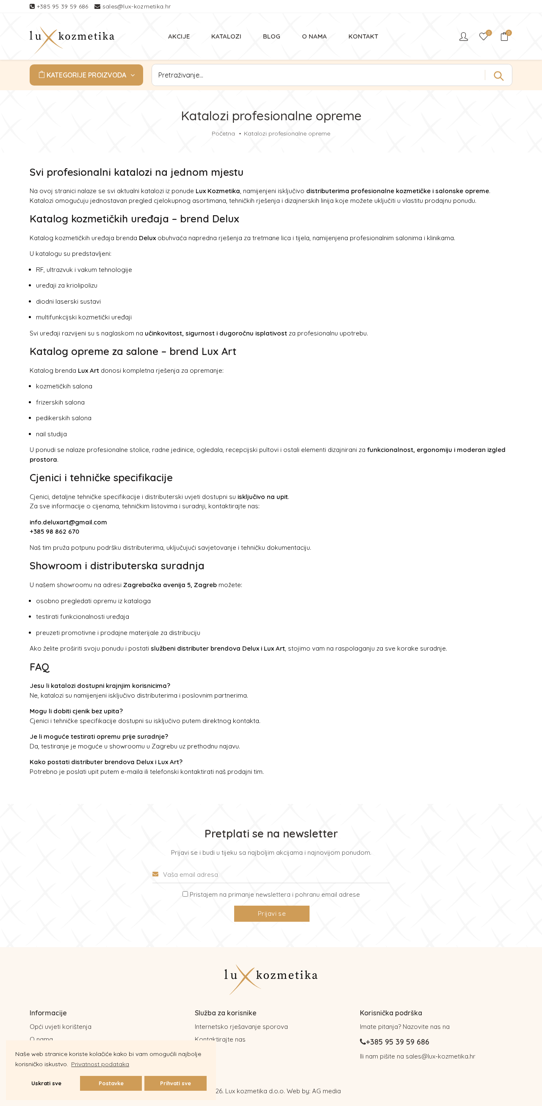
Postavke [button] (111, 1083)
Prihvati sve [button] (175, 1083)
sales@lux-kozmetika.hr (136, 6)
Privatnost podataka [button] (100, 1064)
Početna (223, 133)
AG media (326, 1091)
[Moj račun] (464, 36)
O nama (41, 1039)
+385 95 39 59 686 (63, 6)
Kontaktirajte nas (220, 1039)
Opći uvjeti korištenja (60, 1027)
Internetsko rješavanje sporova (241, 1027)
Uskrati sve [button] (46, 1083)
